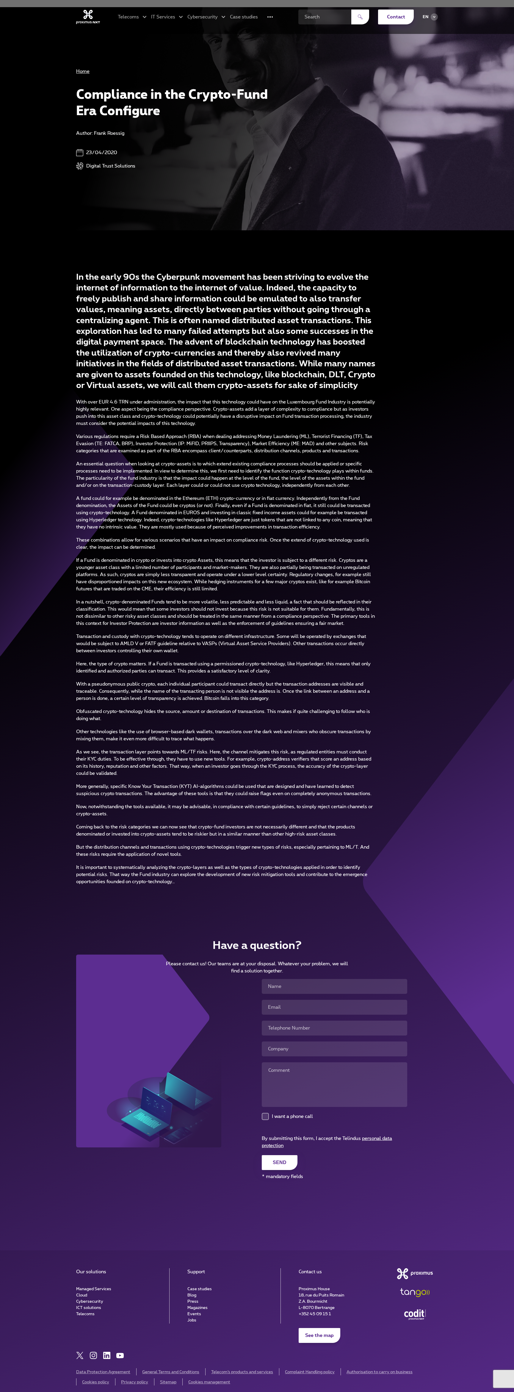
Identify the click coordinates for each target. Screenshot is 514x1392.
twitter (80, 1355)
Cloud (81, 1295)
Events (194, 1314)
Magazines (197, 1308)
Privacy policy (134, 1382)
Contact (396, 17)
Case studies (244, 17)
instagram (93, 1355)
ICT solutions (88, 1308)
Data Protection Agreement (103, 1372)
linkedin (106, 1355)
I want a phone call (292, 1116)
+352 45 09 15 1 (315, 1314)
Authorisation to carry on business (380, 1372)
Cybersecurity (89, 1301)
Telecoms (85, 1314)
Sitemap (168, 1382)
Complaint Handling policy (310, 1372)
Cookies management (209, 1382)
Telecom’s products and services (242, 1372)
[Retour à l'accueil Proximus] (88, 17)
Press (192, 1301)
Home (83, 71)
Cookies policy (95, 1382)
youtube (120, 1355)
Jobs (191, 1320)
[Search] (360, 17)
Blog (191, 1295)
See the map (319, 1335)
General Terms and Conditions (170, 1372)
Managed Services (93, 1289)
